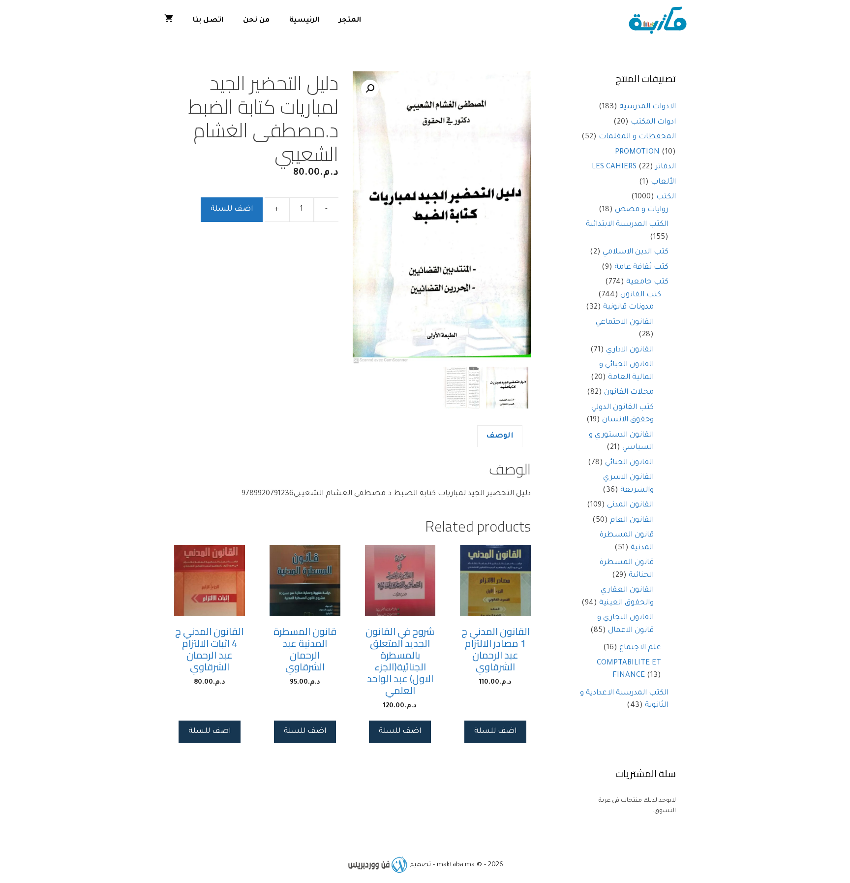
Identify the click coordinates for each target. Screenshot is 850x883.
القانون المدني (630, 505)
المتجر (350, 21)
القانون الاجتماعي (625, 322)
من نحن (256, 21)
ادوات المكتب (653, 122)
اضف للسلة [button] (495, 731)
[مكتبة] (660, 21)
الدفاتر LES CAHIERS (634, 167)
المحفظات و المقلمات (637, 137)
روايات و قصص (641, 210)
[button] (370, 88)
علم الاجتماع (640, 648)
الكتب (666, 197)
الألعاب (663, 182)
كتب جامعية (647, 282)
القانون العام (632, 520)
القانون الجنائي (629, 463)
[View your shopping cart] (168, 21)
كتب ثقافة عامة (641, 267)
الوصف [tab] (500, 436)
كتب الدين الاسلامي (635, 252)
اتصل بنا (208, 21)
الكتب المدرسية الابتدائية (627, 225)
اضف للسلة (232, 209)
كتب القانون (640, 295)
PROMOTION (637, 152)
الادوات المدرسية (647, 107)
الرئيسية (304, 21)
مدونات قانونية (628, 307)
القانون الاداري (630, 350)
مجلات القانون (629, 392)
